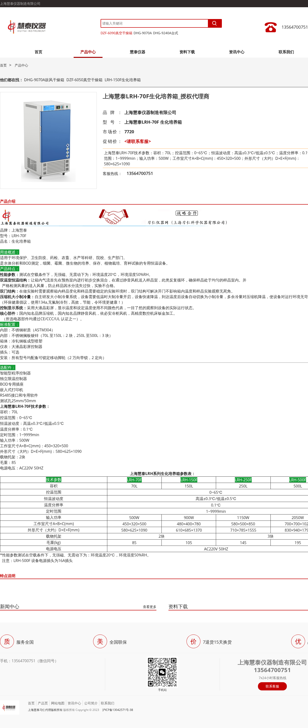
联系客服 (272, 686)
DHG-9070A (143, 33)
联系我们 (286, 51)
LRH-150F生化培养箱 (123, 79)
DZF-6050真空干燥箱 (84, 79)
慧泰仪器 (137, 51)
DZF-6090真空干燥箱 (116, 33)
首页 (38, 51)
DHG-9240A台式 (165, 33)
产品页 (43, 703)
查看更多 (149, 606)
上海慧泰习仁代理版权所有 (45, 710)
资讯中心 (236, 51)
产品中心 (88, 51)
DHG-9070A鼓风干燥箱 (44, 79)
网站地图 (57, 703)
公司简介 (91, 703)
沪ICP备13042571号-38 (117, 710)
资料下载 (187, 51)
